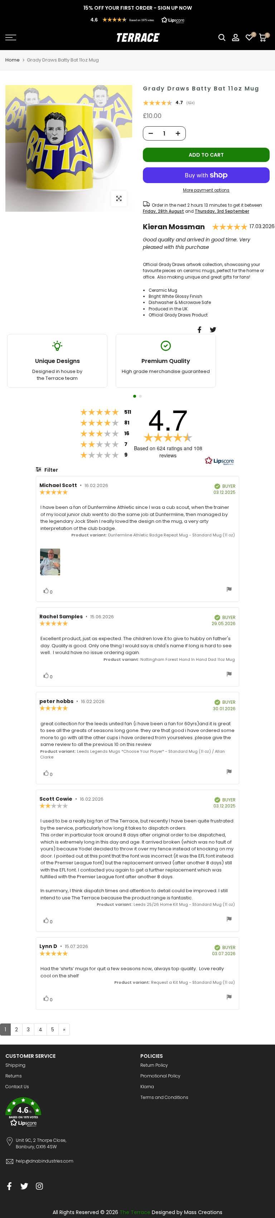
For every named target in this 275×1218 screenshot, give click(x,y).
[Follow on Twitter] (24, 1186)
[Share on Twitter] (213, 329)
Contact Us (17, 1087)
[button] (137, 19)
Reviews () (169, 103)
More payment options (206, 190)
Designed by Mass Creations (187, 1212)
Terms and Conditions (164, 1097)
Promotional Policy (160, 1076)
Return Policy (154, 1065)
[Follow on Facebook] (9, 1186)
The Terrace (135, 1212)
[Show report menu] (229, 590)
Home (12, 60)
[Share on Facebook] (199, 329)
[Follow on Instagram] (39, 1186)
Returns (13, 1076)
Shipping (15, 1065)
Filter (50, 469)
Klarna (147, 1087)
